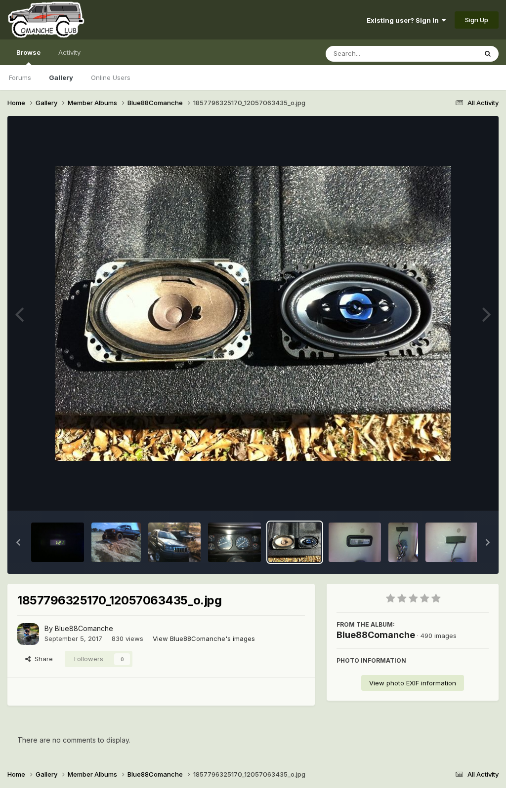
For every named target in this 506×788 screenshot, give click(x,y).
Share (42, 659)
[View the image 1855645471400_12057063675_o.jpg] (451, 542)
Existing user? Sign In (404, 20)
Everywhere (446, 53)
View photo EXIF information (412, 683)
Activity (69, 52)
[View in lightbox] (253, 313)
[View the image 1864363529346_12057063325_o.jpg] (174, 542)
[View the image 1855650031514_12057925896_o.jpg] (355, 542)
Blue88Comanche (84, 628)
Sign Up (476, 20)
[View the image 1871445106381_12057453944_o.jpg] (57, 542)
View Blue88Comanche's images (204, 638)
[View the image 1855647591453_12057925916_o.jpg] (403, 542)
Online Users (110, 77)
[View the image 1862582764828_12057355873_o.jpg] (234, 542)
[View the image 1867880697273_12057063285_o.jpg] (116, 542)
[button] (18, 542)
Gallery (61, 77)
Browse (28, 52)
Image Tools (457, 493)
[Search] (488, 54)
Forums (20, 77)
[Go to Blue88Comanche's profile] (28, 634)
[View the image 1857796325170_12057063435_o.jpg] (294, 542)
